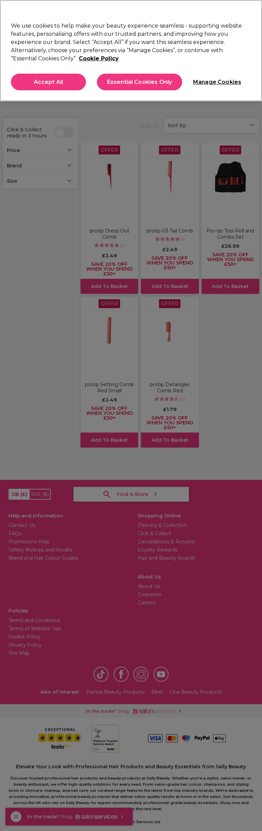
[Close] (251, 10)
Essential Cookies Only (139, 82)
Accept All (48, 82)
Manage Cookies (216, 82)
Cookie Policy (99, 58)
